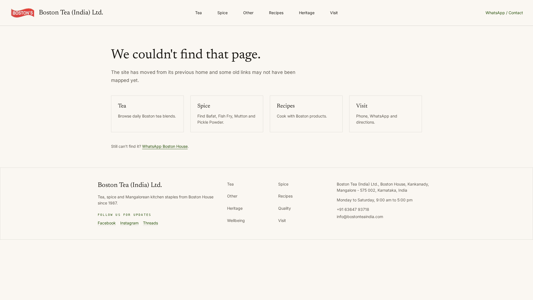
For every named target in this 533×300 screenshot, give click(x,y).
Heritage (307, 12)
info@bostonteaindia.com (360, 216)
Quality (284, 208)
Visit (334, 12)
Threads (150, 223)
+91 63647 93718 (353, 209)
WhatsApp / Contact (504, 12)
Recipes (276, 12)
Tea (198, 12)
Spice (222, 12)
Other (248, 12)
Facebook (107, 223)
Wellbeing (236, 220)
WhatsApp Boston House (165, 146)
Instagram (129, 223)
